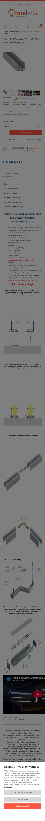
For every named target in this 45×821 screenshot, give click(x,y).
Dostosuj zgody (22, 799)
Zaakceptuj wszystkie (22, 806)
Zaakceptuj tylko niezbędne (22, 792)
